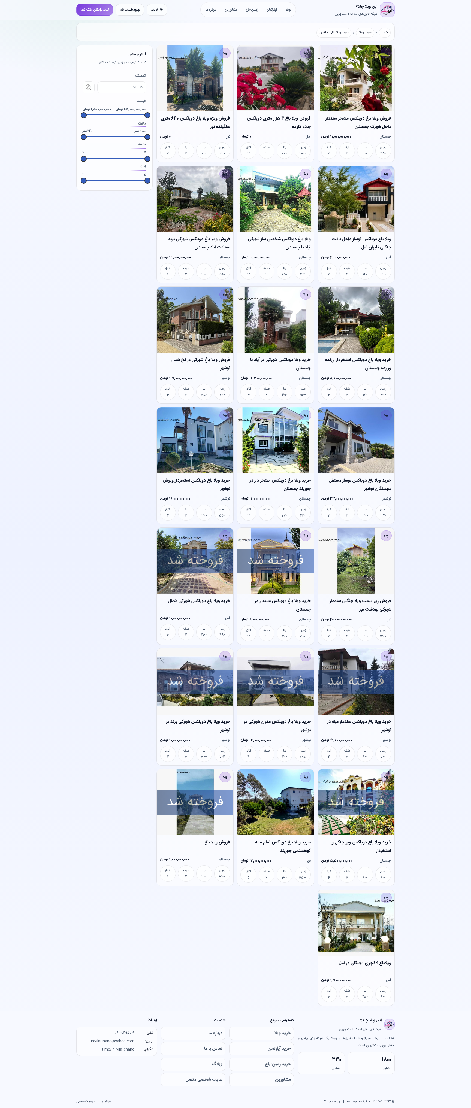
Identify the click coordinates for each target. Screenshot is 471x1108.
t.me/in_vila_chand (118, 1049)
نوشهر (226, 378)
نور (228, 137)
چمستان (385, 137)
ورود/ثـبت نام (130, 10)
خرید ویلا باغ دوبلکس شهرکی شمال (199, 601)
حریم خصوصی (85, 1101)
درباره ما (211, 10)
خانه (385, 32)
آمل (308, 137)
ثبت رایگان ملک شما (94, 10)
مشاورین (231, 10)
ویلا (288, 10)
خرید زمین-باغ (278, 1064)
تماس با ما (213, 1048)
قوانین (106, 1101)
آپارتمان (271, 10)
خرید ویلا (365, 32)
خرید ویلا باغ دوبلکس (333, 32)
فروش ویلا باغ (217, 842)
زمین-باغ (251, 10)
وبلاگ (217, 1064)
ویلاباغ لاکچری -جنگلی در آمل (365, 963)
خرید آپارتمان (279, 1048)
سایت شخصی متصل (204, 1079)
